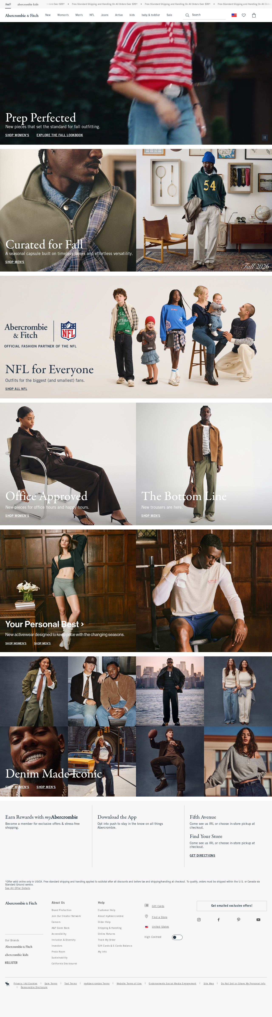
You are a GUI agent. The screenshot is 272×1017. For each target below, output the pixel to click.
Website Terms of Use (129, 984)
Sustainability (60, 958)
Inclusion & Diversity (64, 940)
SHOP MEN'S (14, 262)
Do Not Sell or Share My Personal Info (243, 984)
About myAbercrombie (110, 916)
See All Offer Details (17, 888)
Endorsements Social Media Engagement (172, 984)
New (48, 15)
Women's (63, 15)
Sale (169, 15)
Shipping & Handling (110, 928)
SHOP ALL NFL (16, 389)
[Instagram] (199, 920)
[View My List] (243, 15)
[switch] (145, 936)
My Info (102, 952)
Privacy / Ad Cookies (25, 984)
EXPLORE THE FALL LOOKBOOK (60, 135)
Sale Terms (51, 984)
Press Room (58, 952)
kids (132, 15)
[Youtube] (258, 920)
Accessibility (59, 934)
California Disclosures (64, 964)
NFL (91, 15)
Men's (79, 15)
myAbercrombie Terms (96, 984)
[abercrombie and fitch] (21, 15)
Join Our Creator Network (66, 916)
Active (119, 15)
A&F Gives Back (61, 928)
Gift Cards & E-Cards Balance (115, 946)
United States (160, 927)
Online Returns (106, 934)
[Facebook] (219, 920)
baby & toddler (151, 15)
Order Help (104, 922)
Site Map (209, 984)
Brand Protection (62, 910)
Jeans (104, 15)
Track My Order (106, 940)
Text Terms (70, 984)
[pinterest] (239, 920)
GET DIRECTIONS (202, 856)
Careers (56, 922)
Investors (57, 946)
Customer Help (106, 910)
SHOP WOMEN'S (17, 135)
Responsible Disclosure (34, 987)
